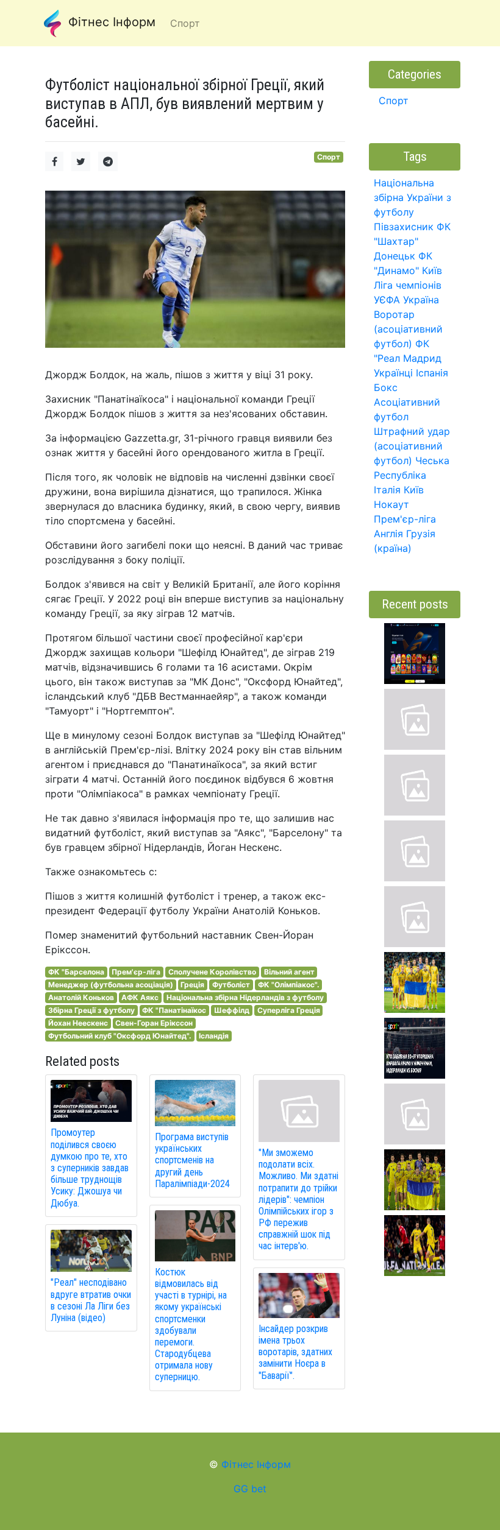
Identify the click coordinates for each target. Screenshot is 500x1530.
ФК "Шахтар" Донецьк (412, 241)
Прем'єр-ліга (136, 971)
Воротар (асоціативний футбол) (408, 329)
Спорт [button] (185, 23)
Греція (192, 984)
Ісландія (214, 1035)
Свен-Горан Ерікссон (154, 1023)
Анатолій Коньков (81, 997)
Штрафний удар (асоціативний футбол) (412, 446)
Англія (388, 533)
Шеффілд (231, 1010)
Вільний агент (289, 971)
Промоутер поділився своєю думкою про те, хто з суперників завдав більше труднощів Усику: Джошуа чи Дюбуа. (90, 1167)
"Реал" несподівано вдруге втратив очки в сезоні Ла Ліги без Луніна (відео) (91, 1300)
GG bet (250, 1488)
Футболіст (231, 984)
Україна (421, 300)
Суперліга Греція (288, 1010)
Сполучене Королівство (212, 971)
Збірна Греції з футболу (91, 1010)
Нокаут (391, 504)
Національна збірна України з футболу (412, 197)
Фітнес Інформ (110, 22)
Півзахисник (404, 226)
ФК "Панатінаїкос (174, 1010)
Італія (387, 490)
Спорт (328, 156)
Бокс (386, 387)
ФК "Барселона (76, 971)
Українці (393, 373)
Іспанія (432, 373)
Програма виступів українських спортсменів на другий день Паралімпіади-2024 (192, 1160)
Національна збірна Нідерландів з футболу (245, 997)
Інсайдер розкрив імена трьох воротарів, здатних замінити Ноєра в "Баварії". (295, 1352)
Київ (414, 490)
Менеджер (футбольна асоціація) (110, 984)
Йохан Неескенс (78, 1023)
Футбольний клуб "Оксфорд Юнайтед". (119, 1035)
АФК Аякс (140, 997)
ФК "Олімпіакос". (289, 984)
